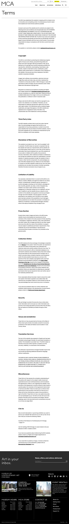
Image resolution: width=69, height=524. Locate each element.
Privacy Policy (62, 522)
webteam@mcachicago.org (47, 48)
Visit (36, 5)
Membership (63, 1)
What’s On (42, 5)
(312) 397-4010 (43, 503)
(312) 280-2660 (41, 502)
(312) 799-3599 (42, 505)
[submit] (66, 461)
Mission (24, 244)
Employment (56, 508)
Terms (66, 522)
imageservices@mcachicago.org (40, 91)
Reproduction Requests (24, 444)
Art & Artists (50, 5)
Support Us (56, 511)
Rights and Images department (36, 290)
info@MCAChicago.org (40, 507)
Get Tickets (57, 1)
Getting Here (56, 502)
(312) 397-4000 (43, 506)
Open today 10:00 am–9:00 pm (36, 1)
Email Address (38, 461)
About (54, 504)
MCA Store (58, 5)
